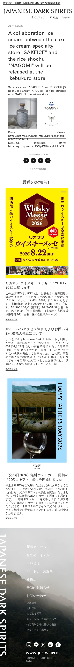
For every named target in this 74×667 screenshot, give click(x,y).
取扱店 (31, 579)
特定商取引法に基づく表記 (41, 624)
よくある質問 (34, 613)
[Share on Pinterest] (41, 161)
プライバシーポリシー (39, 629)
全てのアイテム (39, 17)
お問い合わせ (36, 596)
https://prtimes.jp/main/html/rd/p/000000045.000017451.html (37, 137)
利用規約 (31, 608)
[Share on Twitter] (33, 161)
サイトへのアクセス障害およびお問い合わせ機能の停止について (37, 331)
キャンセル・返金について (41, 619)
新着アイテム (36, 547)
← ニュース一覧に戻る (37, 168)
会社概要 (31, 602)
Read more (11, 319)
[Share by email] (48, 161)
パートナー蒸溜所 (40, 571)
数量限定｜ (31, 2)
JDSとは (54, 17)
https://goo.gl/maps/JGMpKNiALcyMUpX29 (36, 146)
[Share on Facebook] (26, 161)
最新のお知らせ (38, 587)
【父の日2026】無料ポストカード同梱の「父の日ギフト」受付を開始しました (37, 477)
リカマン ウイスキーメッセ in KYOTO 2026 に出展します (37, 285)
